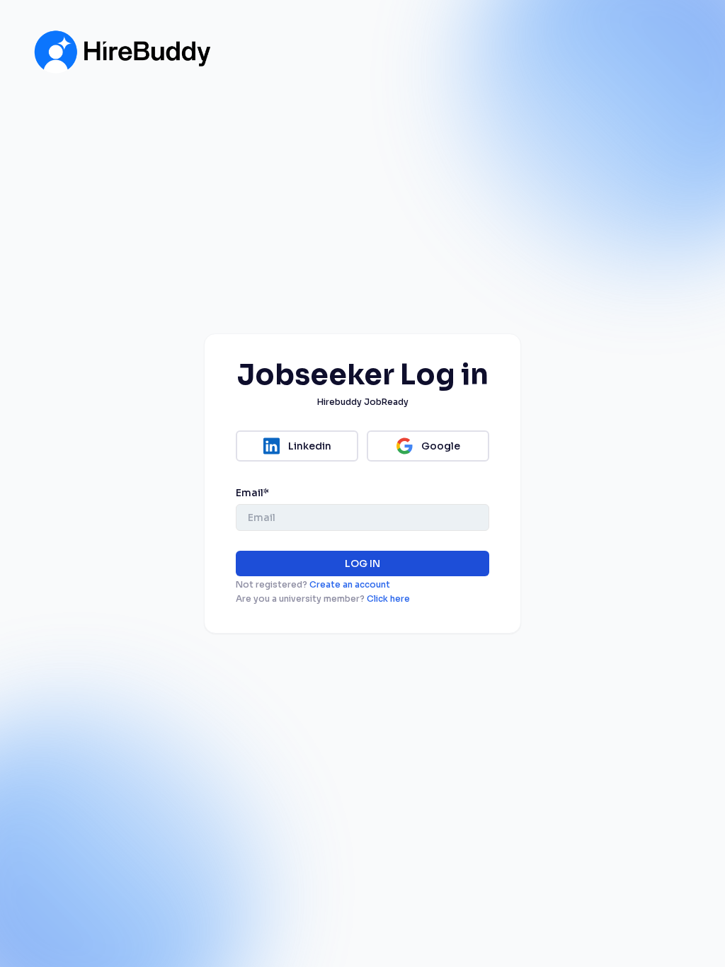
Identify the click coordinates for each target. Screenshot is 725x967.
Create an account (349, 584)
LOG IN (362, 563)
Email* (252, 492)
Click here (388, 598)
